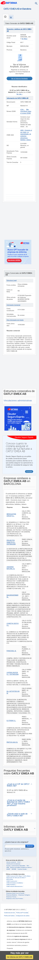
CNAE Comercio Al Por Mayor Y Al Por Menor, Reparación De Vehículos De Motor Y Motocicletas (18, 877)
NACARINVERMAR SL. (12, 596)
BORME (14, 869)
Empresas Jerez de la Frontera (14, 898)
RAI (28, 865)
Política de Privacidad (22, 912)
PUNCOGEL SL (11, 651)
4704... (22, 109)
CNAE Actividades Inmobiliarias (14, 883)
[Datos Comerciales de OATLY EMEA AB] (11, 17)
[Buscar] (36, 3)
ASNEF (8, 869)
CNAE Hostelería (10, 884)
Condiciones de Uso (9, 912)
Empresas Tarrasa (11, 897)
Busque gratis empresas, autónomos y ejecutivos (17, 850)
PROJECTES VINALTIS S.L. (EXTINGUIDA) (11, 542)
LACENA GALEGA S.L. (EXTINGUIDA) (13, 673)
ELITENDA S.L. (11, 721)
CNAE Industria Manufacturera (14, 886)
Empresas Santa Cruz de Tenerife (15, 893)
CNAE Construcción (11, 881)
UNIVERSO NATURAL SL (11, 568)
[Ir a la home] (9, 3)
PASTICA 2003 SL (12, 742)
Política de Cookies (9, 915)
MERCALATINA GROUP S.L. (11, 515)
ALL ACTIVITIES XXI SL (13, 692)
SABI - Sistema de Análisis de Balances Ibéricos (19, 867)
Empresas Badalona (11, 895)
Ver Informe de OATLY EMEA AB (19, 957)
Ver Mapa (24, 39)
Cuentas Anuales (22, 869)
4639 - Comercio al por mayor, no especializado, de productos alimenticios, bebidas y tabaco (26, 135)
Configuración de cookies (22, 915)
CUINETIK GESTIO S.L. (13, 624)
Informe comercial (11, 862)
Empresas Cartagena (24, 895)
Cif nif (18, 862)
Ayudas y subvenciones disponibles (15, 865)
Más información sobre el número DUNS (25, 111)
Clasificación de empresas (13, 864)
